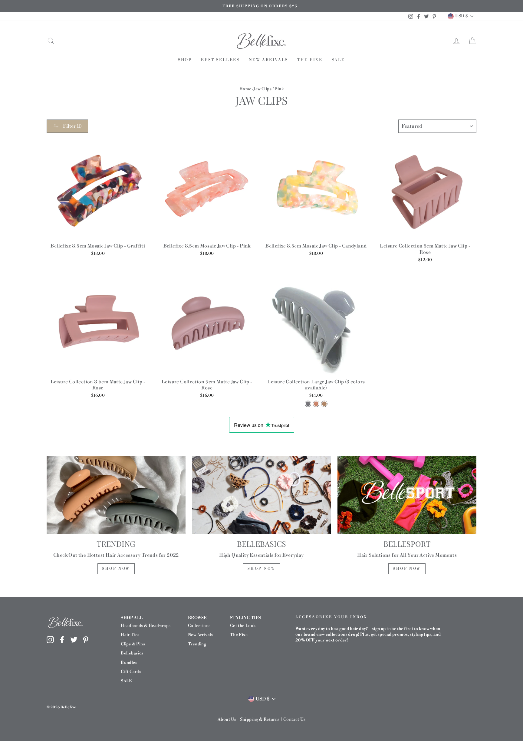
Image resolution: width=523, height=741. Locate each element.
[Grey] (308, 404)
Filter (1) (72, 126)
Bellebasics (132, 653)
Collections (199, 625)
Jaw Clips (262, 88)
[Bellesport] (406, 495)
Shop (185, 59)
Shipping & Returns (260, 719)
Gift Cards (131, 671)
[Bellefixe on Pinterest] (85, 639)
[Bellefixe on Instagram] (50, 639)
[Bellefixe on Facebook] (62, 639)
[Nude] (324, 404)
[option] (261, 6)
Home (245, 88)
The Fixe (310, 59)
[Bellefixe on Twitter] (73, 639)
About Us (227, 719)
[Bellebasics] (261, 495)
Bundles (129, 662)
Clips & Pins (133, 644)
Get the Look (243, 625)
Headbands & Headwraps (145, 625)
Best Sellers (220, 59)
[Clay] (316, 404)
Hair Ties (130, 634)
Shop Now (116, 568)
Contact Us (294, 719)
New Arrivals (268, 59)
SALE (338, 59)
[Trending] (116, 495)
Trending (197, 644)
